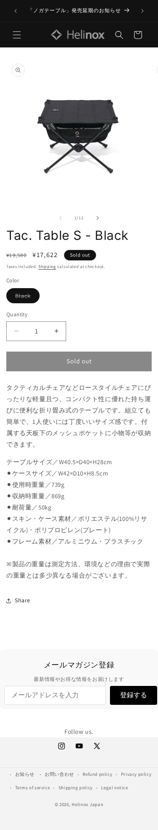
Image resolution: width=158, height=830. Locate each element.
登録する (133, 695)
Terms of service (32, 788)
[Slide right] (97, 218)
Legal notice (114, 788)
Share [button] (22, 600)
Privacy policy (136, 774)
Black (27, 297)
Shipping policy (76, 788)
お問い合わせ (59, 774)
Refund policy (97, 774)
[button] (17, 35)
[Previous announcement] (15, 11)
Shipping (47, 266)
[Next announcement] (142, 11)
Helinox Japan (87, 804)
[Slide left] (60, 218)
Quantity (16, 314)
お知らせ (25, 774)
